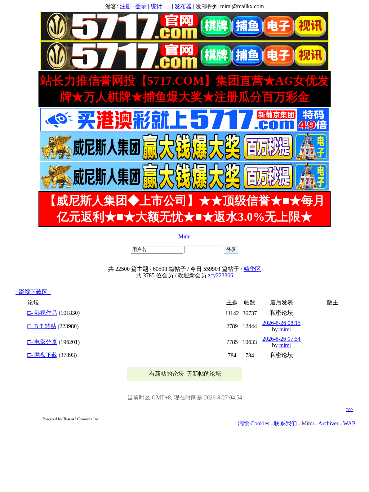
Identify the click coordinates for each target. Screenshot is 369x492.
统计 (156, 6)
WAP (349, 423)
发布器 (183, 6)
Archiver (328, 423)
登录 (141, 6)
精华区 (252, 269)
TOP (349, 410)
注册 (125, 6)
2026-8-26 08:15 (281, 323)
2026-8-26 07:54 (281, 339)
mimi (285, 329)
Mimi (184, 236)
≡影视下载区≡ (33, 292)
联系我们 (285, 423)
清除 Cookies (253, 423)
